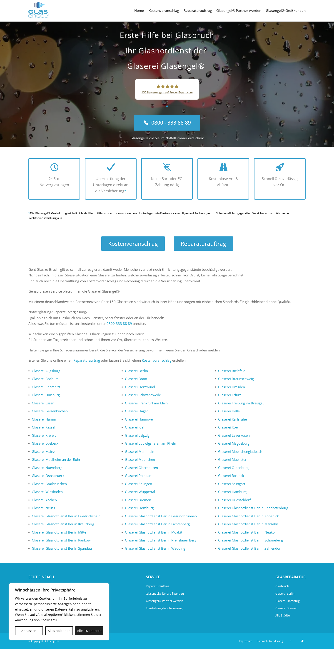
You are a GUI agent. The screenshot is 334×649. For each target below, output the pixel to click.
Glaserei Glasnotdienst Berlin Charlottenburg (253, 508)
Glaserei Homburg (139, 508)
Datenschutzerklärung (270, 641)
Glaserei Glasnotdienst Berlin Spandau (62, 548)
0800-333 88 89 (119, 323)
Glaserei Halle (229, 411)
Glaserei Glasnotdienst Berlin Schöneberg (250, 540)
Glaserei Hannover (139, 419)
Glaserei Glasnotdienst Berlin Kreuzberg (63, 524)
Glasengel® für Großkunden (165, 593)
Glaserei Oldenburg (233, 467)
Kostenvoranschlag (164, 10)
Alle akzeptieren (89, 631)
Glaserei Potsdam (138, 475)
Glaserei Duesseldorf (234, 500)
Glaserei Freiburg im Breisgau (241, 403)
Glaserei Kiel (134, 427)
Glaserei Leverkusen (234, 435)
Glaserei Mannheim (140, 451)
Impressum (245, 641)
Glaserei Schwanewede (143, 395)
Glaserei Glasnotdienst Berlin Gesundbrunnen (161, 516)
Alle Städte (282, 615)
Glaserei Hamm (44, 419)
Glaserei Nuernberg (47, 467)
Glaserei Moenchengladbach (240, 451)
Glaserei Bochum (45, 378)
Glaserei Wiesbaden (47, 491)
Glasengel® (52, 641)
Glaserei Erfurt (229, 395)
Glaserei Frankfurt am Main (146, 403)
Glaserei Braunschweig (236, 378)
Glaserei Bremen (138, 500)
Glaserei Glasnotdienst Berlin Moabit (153, 532)
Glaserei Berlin (136, 370)
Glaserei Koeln (229, 427)
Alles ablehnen (59, 631)
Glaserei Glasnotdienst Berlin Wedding (155, 548)
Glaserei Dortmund (140, 387)
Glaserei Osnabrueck (48, 475)
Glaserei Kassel (43, 427)
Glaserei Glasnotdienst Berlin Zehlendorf (250, 548)
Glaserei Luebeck (45, 443)
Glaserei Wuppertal (140, 491)
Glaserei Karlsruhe (232, 419)
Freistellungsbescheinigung (164, 608)
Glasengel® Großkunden (286, 10)
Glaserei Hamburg (232, 491)
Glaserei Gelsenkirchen (50, 411)
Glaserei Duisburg (46, 395)
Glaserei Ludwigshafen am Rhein (150, 443)
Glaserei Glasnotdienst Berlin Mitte (59, 532)
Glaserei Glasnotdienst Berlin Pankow (61, 540)
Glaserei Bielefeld (231, 370)
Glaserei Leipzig (137, 435)
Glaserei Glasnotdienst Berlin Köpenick (248, 516)
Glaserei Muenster (232, 459)
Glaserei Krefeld (44, 435)
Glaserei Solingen (138, 483)
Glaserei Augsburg (46, 370)
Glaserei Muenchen (140, 459)
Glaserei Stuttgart (231, 483)
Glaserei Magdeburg (233, 443)
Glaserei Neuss (43, 508)
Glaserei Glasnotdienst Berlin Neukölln (248, 532)
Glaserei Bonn (136, 378)
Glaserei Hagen (137, 411)
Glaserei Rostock (231, 475)
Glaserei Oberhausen (141, 467)
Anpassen (28, 631)
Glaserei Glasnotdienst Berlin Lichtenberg (157, 524)
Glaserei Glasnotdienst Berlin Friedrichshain (66, 516)
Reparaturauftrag (198, 10)
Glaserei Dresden (231, 387)
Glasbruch (282, 586)
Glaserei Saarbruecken (49, 483)
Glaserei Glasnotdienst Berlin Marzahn (248, 524)
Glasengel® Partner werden (238, 10)
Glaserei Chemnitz (46, 387)
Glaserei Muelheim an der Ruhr (56, 459)
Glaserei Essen (43, 403)
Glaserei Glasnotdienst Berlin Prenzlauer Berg (160, 540)
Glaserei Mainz (43, 451)
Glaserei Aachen (44, 500)
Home (139, 10)
